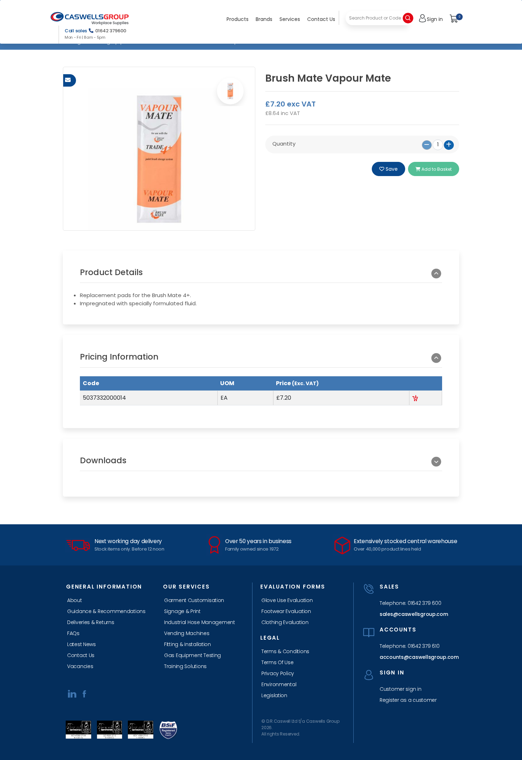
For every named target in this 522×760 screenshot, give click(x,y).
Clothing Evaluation (285, 622)
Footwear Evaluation (286, 611)
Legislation (274, 695)
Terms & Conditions (285, 651)
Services (289, 19)
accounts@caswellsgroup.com (417, 657)
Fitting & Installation (187, 644)
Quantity (283, 143)
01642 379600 (110, 30)
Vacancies (80, 666)
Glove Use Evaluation (286, 600)
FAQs (73, 633)
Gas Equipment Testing (192, 655)
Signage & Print (182, 611)
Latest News (81, 644)
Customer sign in (401, 689)
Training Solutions (185, 666)
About (74, 600)
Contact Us (321, 19)
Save (391, 169)
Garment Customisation (194, 600)
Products (238, 19)
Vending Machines (187, 633)
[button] (261, 275)
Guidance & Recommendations (106, 611)
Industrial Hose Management (199, 622)
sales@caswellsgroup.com (414, 614)
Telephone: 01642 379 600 (410, 603)
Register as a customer (408, 700)
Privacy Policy (277, 673)
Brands (264, 19)
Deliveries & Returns (90, 622)
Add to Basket (436, 169)
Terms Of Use (277, 662)
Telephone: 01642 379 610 (409, 646)
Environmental (278, 684)
